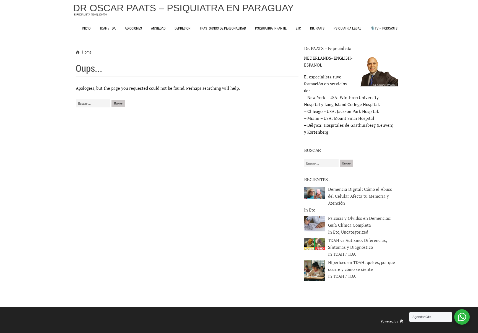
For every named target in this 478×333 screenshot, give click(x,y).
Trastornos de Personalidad (223, 28)
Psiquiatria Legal (347, 28)
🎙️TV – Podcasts (384, 28)
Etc (298, 28)
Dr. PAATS (317, 28)
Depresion (183, 28)
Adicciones (133, 28)
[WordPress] (402, 321)
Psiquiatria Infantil (271, 28)
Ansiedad (158, 28)
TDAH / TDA (108, 28)
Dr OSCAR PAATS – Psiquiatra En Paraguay (183, 7)
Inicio (86, 28)
